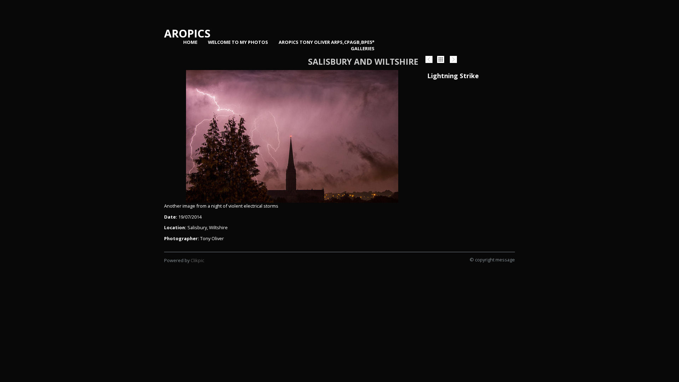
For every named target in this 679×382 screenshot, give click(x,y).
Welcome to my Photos (238, 42)
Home (190, 42)
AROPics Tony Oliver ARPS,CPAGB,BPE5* (327, 42)
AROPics (187, 33)
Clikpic (197, 260)
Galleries (363, 48)
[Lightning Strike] (292, 136)
